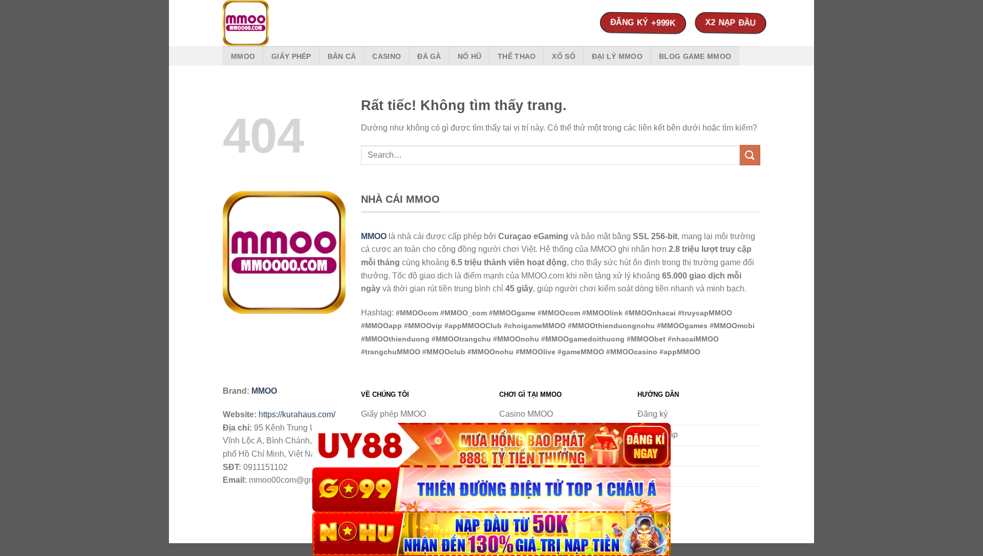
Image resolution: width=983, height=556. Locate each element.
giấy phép (291, 56)
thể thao (517, 56)
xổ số (563, 56)
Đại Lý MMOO (617, 56)
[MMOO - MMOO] (274, 23)
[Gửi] (750, 155)
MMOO (243, 56)
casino (386, 56)
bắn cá (342, 56)
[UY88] (491, 445)
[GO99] (491, 489)
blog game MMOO (695, 56)
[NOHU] (491, 533)
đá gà (429, 56)
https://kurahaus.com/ (297, 414)
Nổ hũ (469, 56)
